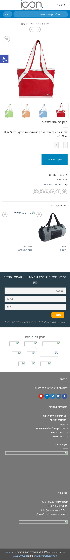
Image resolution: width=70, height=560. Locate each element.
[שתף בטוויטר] (53, 191)
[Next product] (38, 29)
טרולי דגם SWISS (25, 250)
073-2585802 (55, 506)
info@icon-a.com (50, 510)
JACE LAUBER (20, 555)
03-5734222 (35, 277)
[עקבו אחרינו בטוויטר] (53, 396)
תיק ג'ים (63, 250)
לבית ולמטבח (28, 24)
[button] (4, 5)
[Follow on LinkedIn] (47, 396)
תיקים (57, 184)
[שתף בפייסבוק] (58, 191)
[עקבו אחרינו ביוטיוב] (41, 396)
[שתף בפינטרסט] (41, 191)
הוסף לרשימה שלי (54, 159)
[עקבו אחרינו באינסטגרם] (58, 396)
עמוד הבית (43, 24)
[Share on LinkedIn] (35, 191)
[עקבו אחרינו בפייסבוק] (64, 396)
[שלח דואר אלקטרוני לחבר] (47, 191)
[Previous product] (31, 29)
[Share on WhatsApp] (64, 191)
